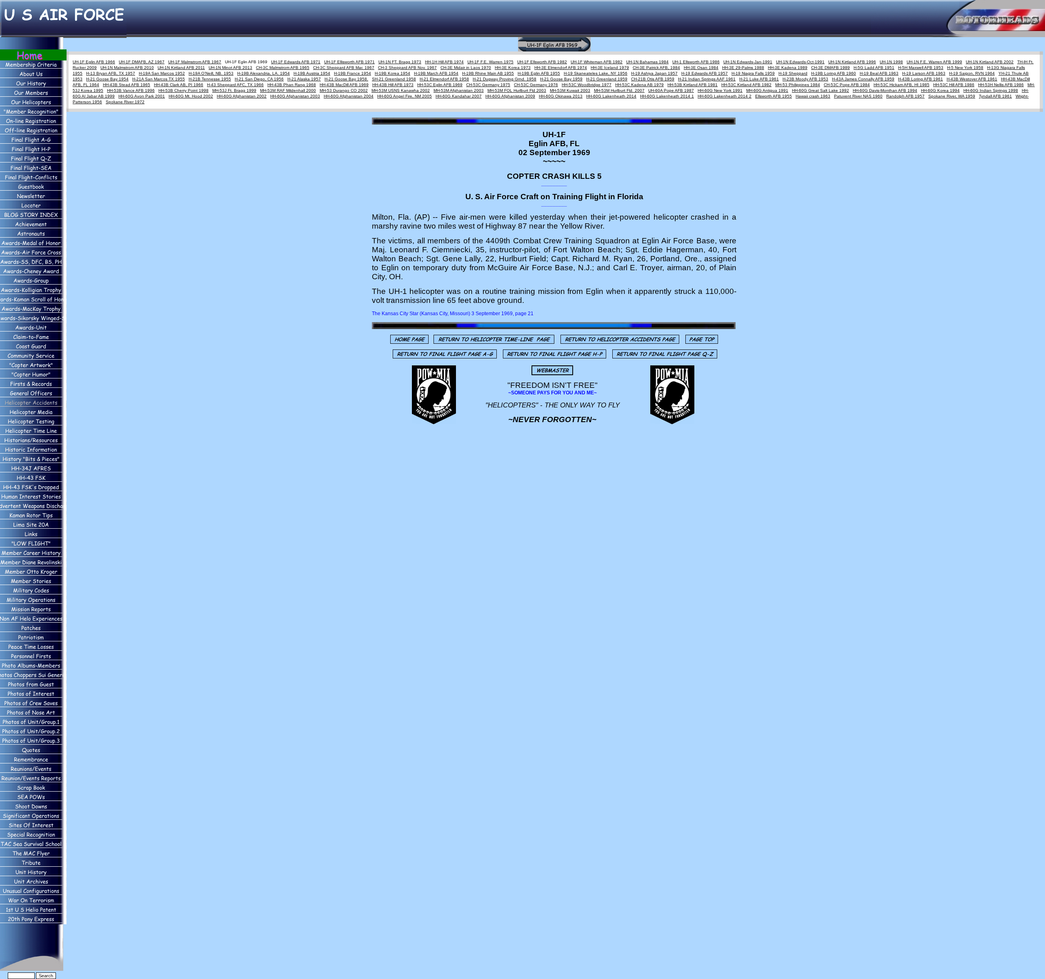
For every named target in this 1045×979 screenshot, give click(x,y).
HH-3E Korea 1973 (513, 67)
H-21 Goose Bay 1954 (107, 79)
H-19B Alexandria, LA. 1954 (263, 73)
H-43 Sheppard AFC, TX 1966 (235, 84)
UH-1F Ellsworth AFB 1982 (542, 62)
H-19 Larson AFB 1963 (923, 73)
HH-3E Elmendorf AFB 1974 (560, 67)
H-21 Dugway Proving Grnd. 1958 (504, 79)
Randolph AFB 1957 (905, 96)
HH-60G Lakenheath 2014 (611, 96)
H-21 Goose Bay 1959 (561, 79)
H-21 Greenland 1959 (606, 79)
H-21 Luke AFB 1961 (759, 79)
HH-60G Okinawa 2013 (561, 96)
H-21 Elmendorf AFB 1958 (444, 79)
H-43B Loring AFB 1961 (920, 79)
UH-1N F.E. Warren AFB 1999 (934, 62)
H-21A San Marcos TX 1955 (158, 79)
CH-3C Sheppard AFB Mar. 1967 (343, 67)
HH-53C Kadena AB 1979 (639, 84)
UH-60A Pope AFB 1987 (671, 90)
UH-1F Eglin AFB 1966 (94, 62)
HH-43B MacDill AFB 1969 (344, 84)
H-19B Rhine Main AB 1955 (488, 73)
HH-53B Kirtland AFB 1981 (692, 84)
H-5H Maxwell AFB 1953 (920, 67)
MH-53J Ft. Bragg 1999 (234, 90)
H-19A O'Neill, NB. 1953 (211, 73)
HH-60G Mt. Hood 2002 (191, 96)
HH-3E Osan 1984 (701, 67)
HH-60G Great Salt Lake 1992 (820, 90)
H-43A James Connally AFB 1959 (863, 79)
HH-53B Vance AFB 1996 (131, 90)
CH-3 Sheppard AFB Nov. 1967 (407, 67)
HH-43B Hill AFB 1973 (393, 84)
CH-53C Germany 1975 (488, 84)
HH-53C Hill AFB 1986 (953, 84)
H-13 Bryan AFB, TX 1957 (110, 73)
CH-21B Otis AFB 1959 (652, 79)
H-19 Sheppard (792, 73)
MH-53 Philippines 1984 (797, 84)
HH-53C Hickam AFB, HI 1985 (901, 84)
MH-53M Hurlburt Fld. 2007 (619, 90)
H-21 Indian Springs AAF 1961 (707, 79)
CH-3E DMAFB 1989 (830, 67)
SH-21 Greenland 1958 (394, 79)
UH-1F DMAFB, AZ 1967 (142, 62)
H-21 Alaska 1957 (304, 79)
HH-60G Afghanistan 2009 (510, 96)
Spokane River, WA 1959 (951, 96)
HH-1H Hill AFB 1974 (444, 62)
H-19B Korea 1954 (392, 73)
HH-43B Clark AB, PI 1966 (178, 84)
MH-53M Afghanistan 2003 (459, 90)
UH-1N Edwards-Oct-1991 (800, 62)
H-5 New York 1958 (965, 67)
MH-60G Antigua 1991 (767, 90)
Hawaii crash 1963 (813, 96)
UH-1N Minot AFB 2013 (230, 67)
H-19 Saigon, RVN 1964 (972, 73)
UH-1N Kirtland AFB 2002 (990, 62)
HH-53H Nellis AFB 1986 (1001, 84)
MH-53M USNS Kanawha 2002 (400, 90)
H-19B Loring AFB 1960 (833, 73)
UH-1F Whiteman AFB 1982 (597, 62)
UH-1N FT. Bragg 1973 (399, 62)
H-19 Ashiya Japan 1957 (654, 73)
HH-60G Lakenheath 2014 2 (725, 96)
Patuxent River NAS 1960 (858, 96)
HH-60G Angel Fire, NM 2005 (404, 96)
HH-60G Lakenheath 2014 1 (667, 96)
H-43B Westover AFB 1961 (972, 79)
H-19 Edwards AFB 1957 (704, 73)
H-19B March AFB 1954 (436, 73)
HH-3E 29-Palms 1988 (743, 67)
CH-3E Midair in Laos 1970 (465, 67)
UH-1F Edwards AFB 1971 (295, 62)
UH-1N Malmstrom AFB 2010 (127, 67)
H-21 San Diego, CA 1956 (259, 79)
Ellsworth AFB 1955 (773, 96)
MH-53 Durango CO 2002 (344, 90)
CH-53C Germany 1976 (536, 84)
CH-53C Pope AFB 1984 (847, 84)
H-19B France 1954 (352, 73)
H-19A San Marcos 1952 (162, 73)
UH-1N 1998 (891, 62)
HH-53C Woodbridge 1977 (586, 84)
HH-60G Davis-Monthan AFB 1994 (885, 90)
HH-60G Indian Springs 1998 (990, 90)
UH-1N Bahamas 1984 (647, 62)
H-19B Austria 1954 (311, 73)
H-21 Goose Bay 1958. (346, 79)
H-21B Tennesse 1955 (210, 79)
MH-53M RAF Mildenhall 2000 (288, 90)
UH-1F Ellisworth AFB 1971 (349, 62)
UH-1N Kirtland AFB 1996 (852, 62)
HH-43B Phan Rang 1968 (291, 84)
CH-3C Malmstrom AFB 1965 (282, 67)
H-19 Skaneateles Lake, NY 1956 (595, 73)
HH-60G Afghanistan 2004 (349, 96)
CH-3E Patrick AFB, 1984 (656, 67)
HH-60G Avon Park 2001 (141, 96)
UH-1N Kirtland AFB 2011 (181, 67)
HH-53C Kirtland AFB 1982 (746, 84)
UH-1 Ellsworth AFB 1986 (696, 62)
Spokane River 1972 (125, 102)
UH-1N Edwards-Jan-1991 (747, 62)
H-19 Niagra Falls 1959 (753, 73)
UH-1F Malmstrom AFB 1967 (194, 62)
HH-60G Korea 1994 (940, 90)
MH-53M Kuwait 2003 (570, 90)
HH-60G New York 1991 (720, 90)
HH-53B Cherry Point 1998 (183, 90)
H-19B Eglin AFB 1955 (539, 73)
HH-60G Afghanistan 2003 (295, 96)
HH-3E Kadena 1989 (787, 67)
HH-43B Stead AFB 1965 (126, 84)
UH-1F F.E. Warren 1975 (490, 62)
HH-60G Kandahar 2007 (459, 96)
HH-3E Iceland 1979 (610, 67)
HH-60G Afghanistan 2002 (242, 96)
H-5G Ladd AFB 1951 (874, 67)
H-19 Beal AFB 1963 (879, 73)
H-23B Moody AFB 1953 (805, 79)
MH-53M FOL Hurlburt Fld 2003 (516, 90)
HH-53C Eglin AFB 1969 (439, 84)
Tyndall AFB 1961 (995, 96)
